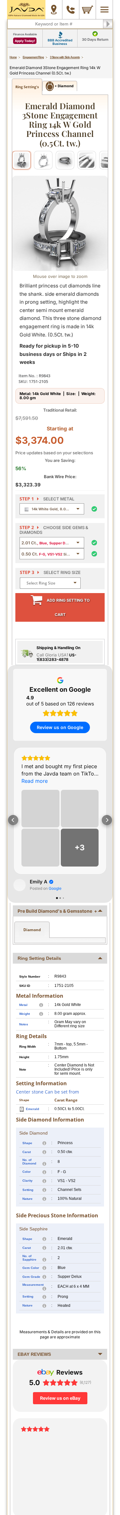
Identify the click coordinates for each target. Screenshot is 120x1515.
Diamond (32, 929)
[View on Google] (19, 885)
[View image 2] (43, 160)
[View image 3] (65, 160)
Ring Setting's (27, 86)
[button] (13, 820)
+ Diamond (64, 85)
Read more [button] (34, 781)
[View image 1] (21, 160)
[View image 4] (86, 160)
